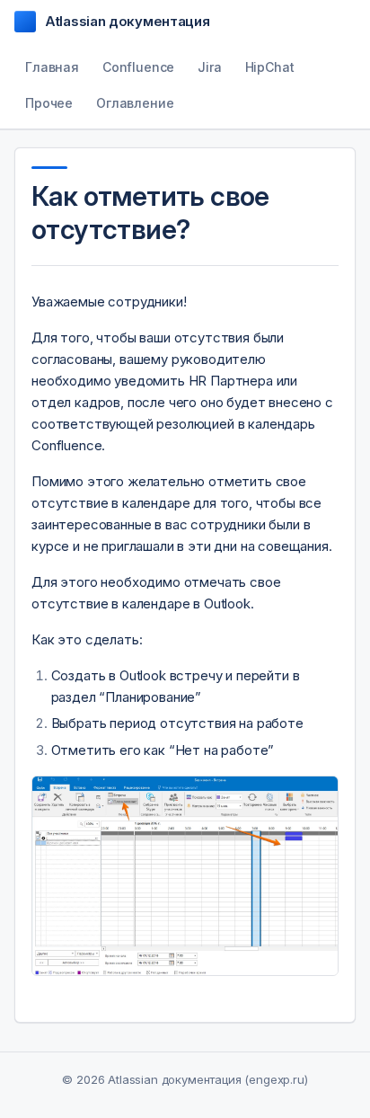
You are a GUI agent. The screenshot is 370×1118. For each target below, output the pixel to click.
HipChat (270, 67)
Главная (52, 67)
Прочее (49, 103)
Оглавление (134, 103)
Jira (209, 67)
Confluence (138, 67)
